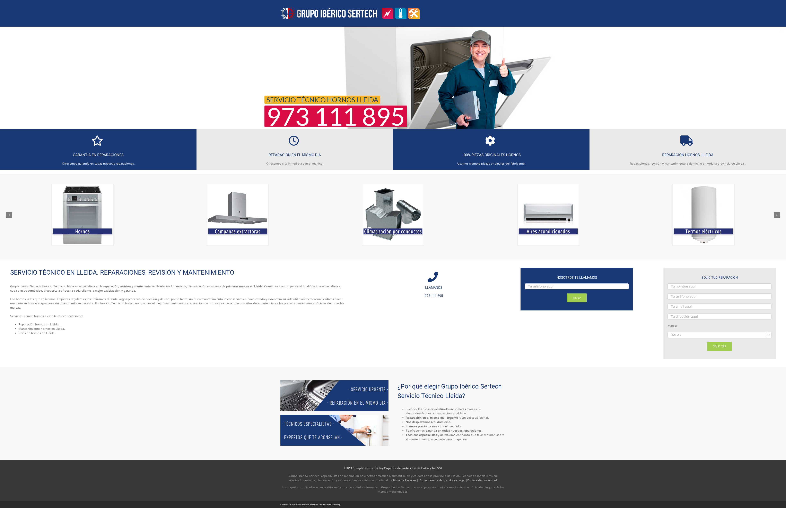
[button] (9, 215)
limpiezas (63, 299)
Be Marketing (334, 504)
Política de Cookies (403, 480)
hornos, (21, 299)
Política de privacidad (482, 480)
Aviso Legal (457, 480)
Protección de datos (433, 480)
